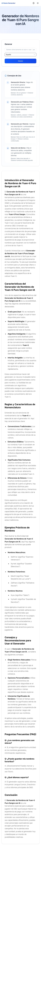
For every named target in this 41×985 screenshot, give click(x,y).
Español (8, 54)
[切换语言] (33, 3)
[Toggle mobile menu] (37, 3)
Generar (20, 61)
